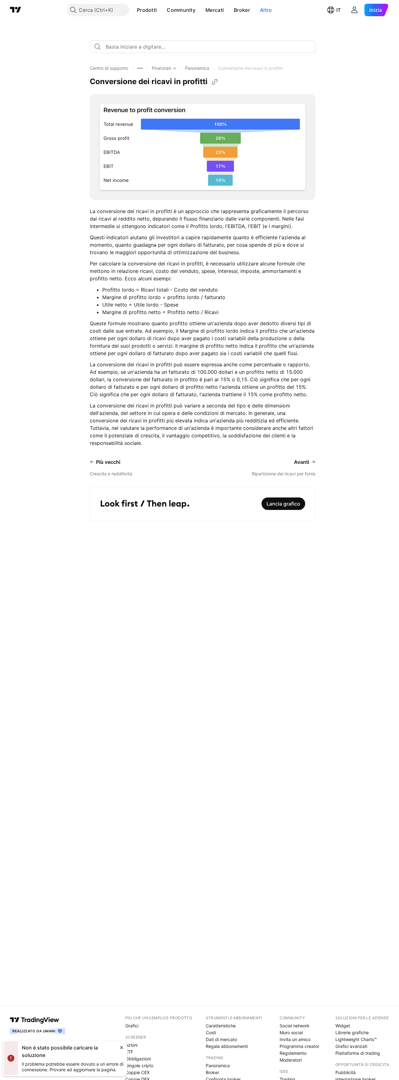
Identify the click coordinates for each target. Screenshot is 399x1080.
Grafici (131, 1025)
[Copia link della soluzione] (214, 82)
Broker (242, 10)
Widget (342, 1025)
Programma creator (299, 1046)
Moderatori (291, 1060)
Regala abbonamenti (227, 1046)
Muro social (291, 1032)
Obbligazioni (138, 1058)
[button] (161, 10)
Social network (295, 1025)
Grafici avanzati (351, 1046)
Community (181, 10)
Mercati (214, 10)
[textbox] (205, 46)
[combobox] (202, 46)
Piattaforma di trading (357, 1053)
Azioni (131, 1045)
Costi (211, 1032)
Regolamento (293, 1053)
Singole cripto (139, 1065)
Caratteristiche (221, 1025)
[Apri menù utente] (354, 10)
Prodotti (147, 10)
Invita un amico (295, 1039)
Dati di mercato (221, 1039)
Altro (266, 10)
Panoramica (218, 1065)
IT (338, 10)
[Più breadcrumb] (140, 68)
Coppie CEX (137, 1072)
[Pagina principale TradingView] (15, 10)
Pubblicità (345, 1072)
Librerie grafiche (352, 1032)
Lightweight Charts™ (356, 1039)
